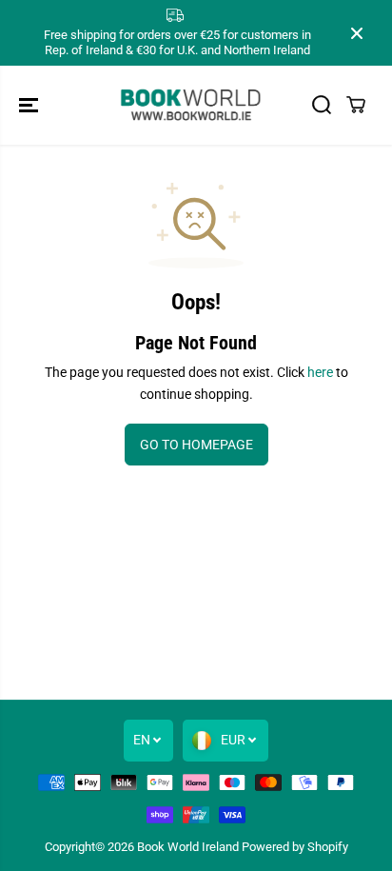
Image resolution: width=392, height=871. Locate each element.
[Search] (321, 105)
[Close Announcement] (357, 33)
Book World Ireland (188, 847)
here (320, 372)
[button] (30, 105)
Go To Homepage (196, 444)
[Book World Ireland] (191, 105)
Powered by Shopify (295, 847)
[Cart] (356, 105)
